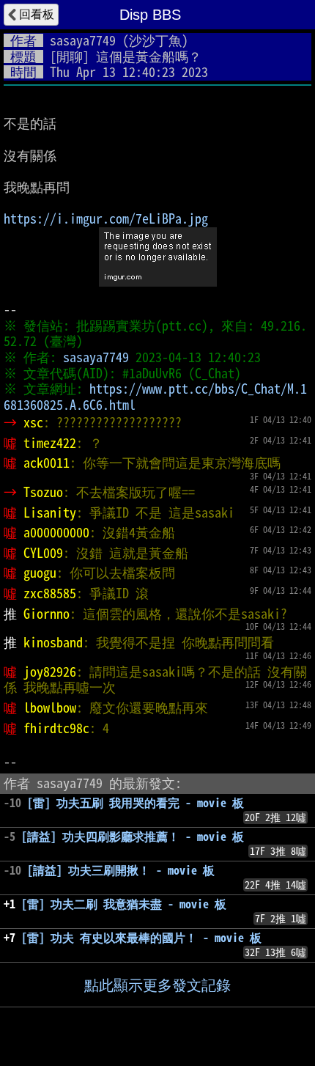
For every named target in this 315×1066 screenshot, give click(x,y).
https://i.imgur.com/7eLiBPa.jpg (106, 218)
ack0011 (46, 462)
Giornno (46, 613)
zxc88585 (49, 593)
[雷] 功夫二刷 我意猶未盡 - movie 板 (123, 904)
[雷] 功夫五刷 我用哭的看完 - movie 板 (135, 803)
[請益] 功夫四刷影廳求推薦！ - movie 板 (132, 836)
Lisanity (49, 512)
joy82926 (49, 671)
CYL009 (43, 552)
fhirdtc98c (56, 728)
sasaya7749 (83, 40)
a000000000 (56, 532)
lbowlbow (49, 707)
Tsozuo (43, 492)
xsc (33, 422)
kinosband (53, 642)
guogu (39, 572)
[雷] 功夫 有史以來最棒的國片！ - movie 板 (141, 938)
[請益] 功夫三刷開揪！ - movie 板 (121, 870)
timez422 (49, 442)
